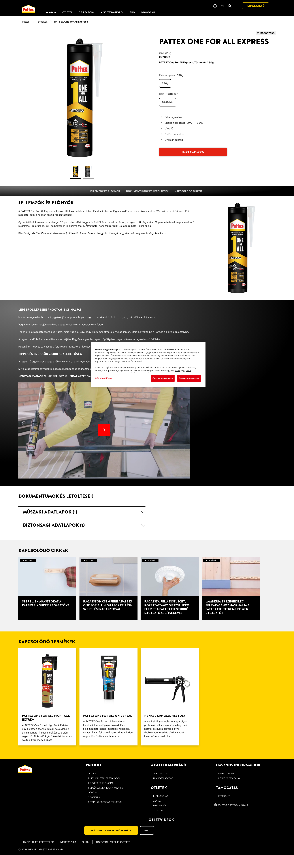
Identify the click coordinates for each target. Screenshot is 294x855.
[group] (81, 107)
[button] (81, 512)
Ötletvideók (161, 819)
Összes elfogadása (189, 378)
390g (165, 83)
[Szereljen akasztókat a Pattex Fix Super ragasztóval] (47, 588)
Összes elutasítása (163, 378)
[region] (148, 364)
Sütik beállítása (103, 378)
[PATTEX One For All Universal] (108, 696)
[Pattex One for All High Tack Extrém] (47, 696)
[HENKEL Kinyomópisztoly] (170, 696)
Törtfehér (167, 102)
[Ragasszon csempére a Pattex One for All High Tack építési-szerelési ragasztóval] (108, 588)
